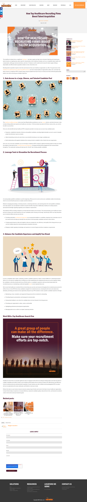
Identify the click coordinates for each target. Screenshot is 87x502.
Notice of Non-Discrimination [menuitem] (33, 489)
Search (67, 70)
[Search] (84, 71)
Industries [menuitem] (41, 5)
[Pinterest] (1, 16)
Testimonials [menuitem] (63, 5)
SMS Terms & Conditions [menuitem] (32, 491)
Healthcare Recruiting (8, 417)
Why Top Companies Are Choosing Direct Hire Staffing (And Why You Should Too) (77, 52)
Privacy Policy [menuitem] (30, 490)
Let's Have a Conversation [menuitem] (79, 5)
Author (3, 422)
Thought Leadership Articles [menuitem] (33, 487)
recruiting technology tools (21, 217)
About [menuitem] (48, 5)
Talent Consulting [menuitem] (32, 5)
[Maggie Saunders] (4, 427)
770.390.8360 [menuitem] (64, 489)
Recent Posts (8, 422)
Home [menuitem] (16, 5)
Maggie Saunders (44, 20)
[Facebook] (1, 8)
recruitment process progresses (24, 145)
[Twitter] (1, 11)
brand (30, 284)
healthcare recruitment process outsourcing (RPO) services (16, 69)
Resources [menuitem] (55, 5)
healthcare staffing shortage (11, 122)
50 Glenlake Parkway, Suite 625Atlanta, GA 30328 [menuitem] (68, 488)
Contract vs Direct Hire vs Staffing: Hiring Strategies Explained (77, 63)
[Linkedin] (1, 13)
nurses (43, 122)
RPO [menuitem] (10, 487)
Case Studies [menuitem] (30, 488)
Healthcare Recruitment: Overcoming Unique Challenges (78, 47)
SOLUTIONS (14, 484)
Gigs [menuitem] (70, 5)
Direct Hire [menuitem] (12, 489)
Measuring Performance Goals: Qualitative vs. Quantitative (77, 41)
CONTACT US (67, 484)
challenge (24, 59)
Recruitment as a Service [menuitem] (15, 488)
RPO (3, 417)
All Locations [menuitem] (47, 489)
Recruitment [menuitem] (23, 5)
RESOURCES (32, 484)
